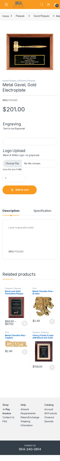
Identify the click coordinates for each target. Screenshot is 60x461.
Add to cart (22, 189)
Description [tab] (10, 210)
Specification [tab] (42, 210)
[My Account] (48, 4)
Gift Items (22, 80)
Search (42, 4)
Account (48, 409)
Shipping (25, 421)
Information (26, 425)
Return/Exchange (30, 417)
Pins (34, 288)
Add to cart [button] (52, 321)
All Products (50, 413)
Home (5, 15)
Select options (24, 323)
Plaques (20, 15)
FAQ (4, 421)
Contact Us (8, 417)
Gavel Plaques (41, 15)
